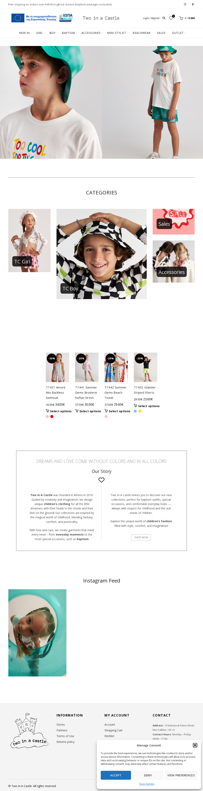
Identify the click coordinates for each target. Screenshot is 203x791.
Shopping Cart (113, 730)
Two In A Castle (21, 786)
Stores (60, 724)
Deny (148, 775)
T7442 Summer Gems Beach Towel (115, 392)
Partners (61, 730)
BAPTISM (68, 33)
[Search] (164, 18)
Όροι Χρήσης (146, 784)
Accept (116, 775)
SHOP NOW (141, 537)
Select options (61, 411)
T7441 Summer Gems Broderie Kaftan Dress (86, 392)
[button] (195, 745)
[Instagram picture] (86, 605)
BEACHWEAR (141, 33)
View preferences (181, 775)
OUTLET (178, 33)
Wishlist (173, 16)
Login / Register (151, 18)
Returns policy (65, 742)
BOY (52, 33)
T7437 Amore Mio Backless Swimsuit (55, 392)
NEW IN (24, 33)
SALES (161, 33)
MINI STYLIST (116, 33)
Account (109, 724)
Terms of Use (65, 736)
